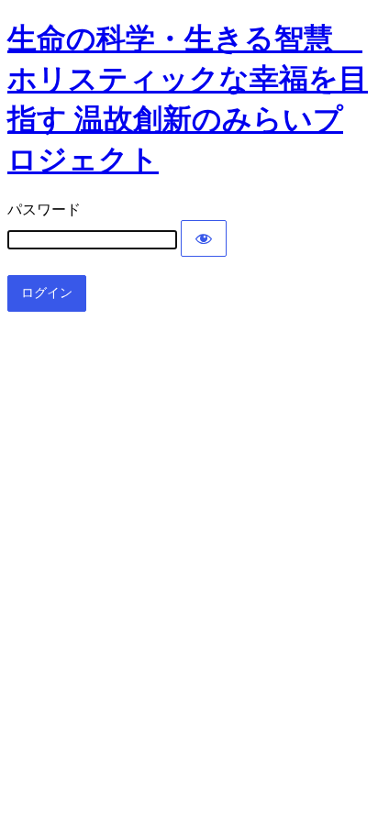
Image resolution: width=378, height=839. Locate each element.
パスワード (44, 209)
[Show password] (204, 238)
